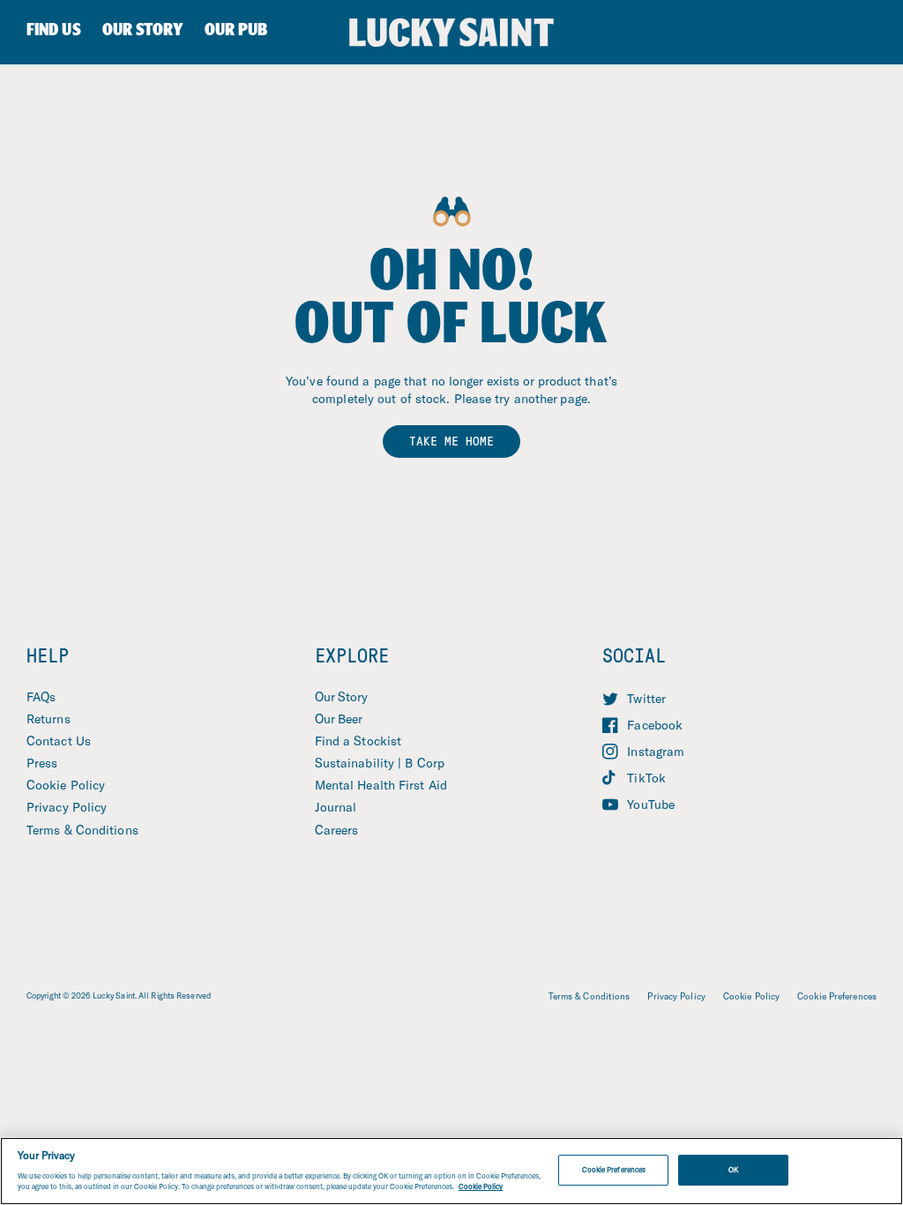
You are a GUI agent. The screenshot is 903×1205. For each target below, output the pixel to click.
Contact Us (58, 740)
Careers (337, 829)
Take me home (451, 440)
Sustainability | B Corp (379, 762)
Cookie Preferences (837, 996)
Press (42, 762)
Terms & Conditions (82, 829)
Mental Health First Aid (381, 784)
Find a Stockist (358, 740)
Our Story (342, 696)
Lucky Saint (114, 995)
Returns (48, 718)
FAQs (41, 696)
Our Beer (339, 718)
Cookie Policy (65, 784)
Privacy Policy (66, 806)
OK (733, 1169)
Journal (336, 806)
